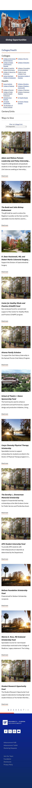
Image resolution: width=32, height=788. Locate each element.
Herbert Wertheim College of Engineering (9, 77)
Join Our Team (8, 756)
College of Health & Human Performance (9, 69)
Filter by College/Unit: (16, 124)
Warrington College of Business (24, 77)
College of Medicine (8, 86)
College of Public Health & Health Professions (8, 93)
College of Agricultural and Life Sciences (9, 59)
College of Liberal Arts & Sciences (9, 73)
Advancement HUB (10, 742)
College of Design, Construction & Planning (8, 64)
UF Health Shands (23, 98)
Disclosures (7, 762)
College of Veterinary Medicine (23, 93)
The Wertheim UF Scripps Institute (8, 106)
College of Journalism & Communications (24, 69)
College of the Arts (23, 59)
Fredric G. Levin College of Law (22, 73)
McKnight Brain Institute (7, 98)
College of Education (23, 62)
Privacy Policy (8, 765)
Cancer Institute (7, 84)
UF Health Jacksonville (6, 102)
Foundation (7, 759)
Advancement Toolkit (11, 745)
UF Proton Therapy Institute (23, 102)
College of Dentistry (23, 84)
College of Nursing (8, 90)
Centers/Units (8, 111)
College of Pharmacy (23, 90)
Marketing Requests (10, 748)
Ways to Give (8, 118)
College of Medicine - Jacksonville (23, 87)
